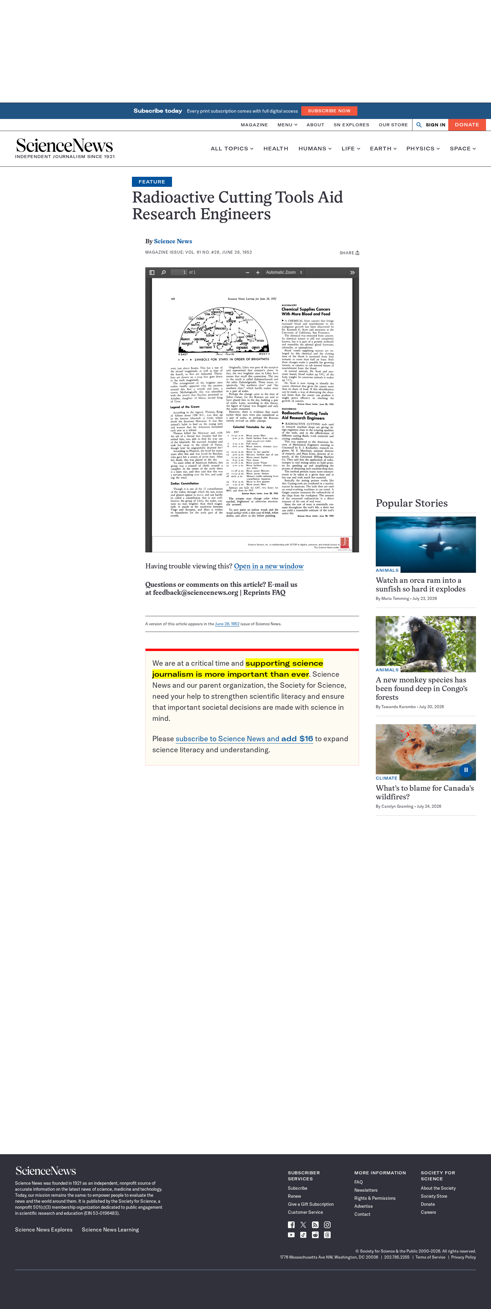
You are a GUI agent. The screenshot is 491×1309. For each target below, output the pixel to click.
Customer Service (305, 1212)
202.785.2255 (397, 1257)
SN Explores (351, 124)
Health (276, 149)
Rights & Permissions (375, 1198)
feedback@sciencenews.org (195, 593)
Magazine (254, 124)
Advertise (363, 1206)
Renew (294, 1196)
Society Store (434, 1196)
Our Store (393, 124)
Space (460, 149)
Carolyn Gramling (397, 806)
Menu (285, 124)
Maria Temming (395, 598)
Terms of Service (430, 1257)
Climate (387, 778)
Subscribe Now (329, 110)
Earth (381, 149)
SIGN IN (436, 124)
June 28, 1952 (227, 623)
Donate (467, 125)
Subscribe (297, 1188)
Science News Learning (110, 1229)
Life (348, 149)
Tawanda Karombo (398, 706)
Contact (362, 1214)
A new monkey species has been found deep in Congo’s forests (422, 689)
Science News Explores (43, 1229)
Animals (387, 570)
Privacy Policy (463, 1257)
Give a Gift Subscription (311, 1204)
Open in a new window (269, 566)
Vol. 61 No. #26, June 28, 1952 (218, 252)
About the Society (438, 1188)
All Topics (230, 149)
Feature (152, 182)
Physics (420, 149)
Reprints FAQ (264, 593)
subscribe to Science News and (244, 738)
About (315, 124)
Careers (428, 1212)
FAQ (358, 1182)
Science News (173, 242)
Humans (313, 149)
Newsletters (366, 1190)
